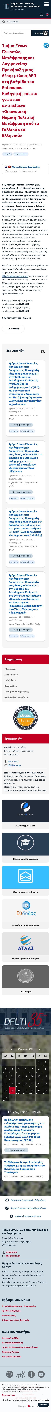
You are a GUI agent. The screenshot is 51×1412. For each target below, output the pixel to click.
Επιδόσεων (34, 1406)
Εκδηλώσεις (10, 680)
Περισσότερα (8, 1395)
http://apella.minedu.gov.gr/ (15, 276)
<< (5, 1049)
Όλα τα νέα (10, 669)
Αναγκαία (23, 1406)
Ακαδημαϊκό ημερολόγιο (16, 697)
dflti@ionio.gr (14, 765)
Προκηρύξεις (7, 154)
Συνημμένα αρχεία (22, 424)
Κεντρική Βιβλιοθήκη (12, 1342)
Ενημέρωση (13, 21)
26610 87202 (13, 761)
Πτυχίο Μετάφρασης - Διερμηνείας (19, 1306)
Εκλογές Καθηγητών (21, 154)
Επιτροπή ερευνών (11, 1356)
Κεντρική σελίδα (10, 1338)
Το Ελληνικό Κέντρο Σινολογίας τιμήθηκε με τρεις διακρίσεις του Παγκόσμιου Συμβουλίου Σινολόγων (24, 1167)
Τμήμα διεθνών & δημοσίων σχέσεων (20, 1347)
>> (45, 1049)
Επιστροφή (13, 328)
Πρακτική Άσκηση (10, 1351)
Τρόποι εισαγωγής (11, 1310)
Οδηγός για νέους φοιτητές (15, 1320)
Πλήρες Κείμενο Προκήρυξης (25, 167)
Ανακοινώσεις (11, 674)
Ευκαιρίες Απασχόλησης (16, 691)
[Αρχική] (3, 21)
